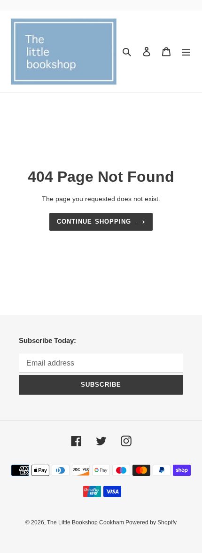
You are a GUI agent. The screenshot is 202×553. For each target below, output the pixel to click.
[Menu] (186, 51)
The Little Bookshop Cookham (86, 522)
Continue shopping (94, 221)
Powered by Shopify (151, 522)
